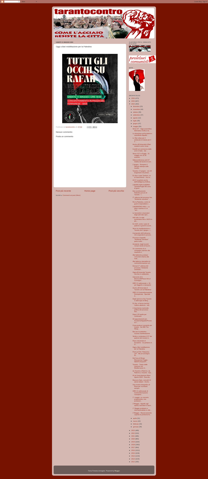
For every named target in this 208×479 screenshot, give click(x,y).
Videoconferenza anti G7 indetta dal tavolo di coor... (142, 161)
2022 (133, 433)
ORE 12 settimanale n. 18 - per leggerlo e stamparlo (142, 284)
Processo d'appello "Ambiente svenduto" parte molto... (141, 239)
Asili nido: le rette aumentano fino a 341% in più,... (142, 219)
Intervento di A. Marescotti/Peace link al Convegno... (141, 278)
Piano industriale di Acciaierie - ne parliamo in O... (142, 342)
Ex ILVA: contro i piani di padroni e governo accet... (142, 225)
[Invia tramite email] (88, 127)
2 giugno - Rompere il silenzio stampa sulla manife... (140, 166)
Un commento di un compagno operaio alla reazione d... (141, 250)
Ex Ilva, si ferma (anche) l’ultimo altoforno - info (141, 304)
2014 (133, 456)
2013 (133, 459)
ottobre (135, 112)
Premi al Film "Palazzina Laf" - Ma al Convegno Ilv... (141, 353)
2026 (133, 98)
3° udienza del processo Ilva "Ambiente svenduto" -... (142, 198)
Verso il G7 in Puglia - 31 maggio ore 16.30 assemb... (141, 155)
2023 (133, 430)
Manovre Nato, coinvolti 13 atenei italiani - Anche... (142, 381)
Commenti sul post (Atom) (71, 195)
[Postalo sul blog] (90, 127)
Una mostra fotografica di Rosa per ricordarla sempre (141, 386)
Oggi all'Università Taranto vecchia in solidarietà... (142, 273)
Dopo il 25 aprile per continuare (139, 315)
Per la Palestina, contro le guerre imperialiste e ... (141, 203)
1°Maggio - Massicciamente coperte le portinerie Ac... (142, 413)
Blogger (117, 471)
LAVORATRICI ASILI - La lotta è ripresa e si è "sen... (141, 208)
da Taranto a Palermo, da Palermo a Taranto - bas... (142, 371)
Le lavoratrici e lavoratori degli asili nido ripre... (141, 214)
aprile (135, 418)
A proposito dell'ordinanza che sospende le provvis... (142, 234)
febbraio (136, 424)
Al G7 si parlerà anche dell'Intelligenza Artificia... (142, 181)
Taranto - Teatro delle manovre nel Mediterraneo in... (140, 366)
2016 (133, 450)
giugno (135, 123)
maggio (136, 126)
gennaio (136, 427)
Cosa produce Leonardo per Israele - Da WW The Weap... (142, 327)
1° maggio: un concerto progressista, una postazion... (141, 399)
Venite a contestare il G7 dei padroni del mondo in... (142, 337)
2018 (133, 444)
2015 (133, 453)
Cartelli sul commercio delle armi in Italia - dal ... (142, 150)
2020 (133, 439)
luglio (135, 121)
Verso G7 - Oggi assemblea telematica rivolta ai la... (142, 129)
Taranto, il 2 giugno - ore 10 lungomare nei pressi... (142, 171)
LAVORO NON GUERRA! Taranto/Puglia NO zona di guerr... (142, 186)
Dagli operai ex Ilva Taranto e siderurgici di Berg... (142, 299)
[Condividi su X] (92, 127)
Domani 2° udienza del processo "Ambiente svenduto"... (140, 267)
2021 (133, 436)
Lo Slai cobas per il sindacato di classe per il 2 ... (142, 139)
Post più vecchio (116, 191)
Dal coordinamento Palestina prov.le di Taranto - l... (140, 192)
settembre (136, 115)
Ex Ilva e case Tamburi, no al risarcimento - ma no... (142, 176)
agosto (135, 118)
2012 (133, 462)
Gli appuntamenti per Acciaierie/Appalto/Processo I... (142, 320)
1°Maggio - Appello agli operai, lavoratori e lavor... (142, 404)
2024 (133, 104)
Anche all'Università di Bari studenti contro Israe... (142, 145)
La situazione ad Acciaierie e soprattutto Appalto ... (142, 134)
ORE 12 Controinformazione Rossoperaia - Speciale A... (142, 294)
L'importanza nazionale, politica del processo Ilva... (141, 309)
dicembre (136, 106)
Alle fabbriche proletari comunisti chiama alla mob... (141, 256)
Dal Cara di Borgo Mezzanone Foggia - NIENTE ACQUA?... (140, 359)
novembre (136, 109)
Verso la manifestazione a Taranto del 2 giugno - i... (142, 229)
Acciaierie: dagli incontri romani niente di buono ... (142, 245)
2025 (133, 101)
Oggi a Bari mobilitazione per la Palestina (141, 348)
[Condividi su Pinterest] (96, 127)
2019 (133, 442)
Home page (89, 191)
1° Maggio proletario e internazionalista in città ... (142, 409)
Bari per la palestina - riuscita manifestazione (141, 332)
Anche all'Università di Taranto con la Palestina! (142, 288)
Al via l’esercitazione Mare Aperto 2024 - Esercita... (142, 376)
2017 (133, 447)
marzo (135, 421)
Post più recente (63, 191)
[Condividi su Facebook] (94, 127)
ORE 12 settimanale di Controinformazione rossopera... (140, 392)
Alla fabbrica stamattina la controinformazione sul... (142, 262)
